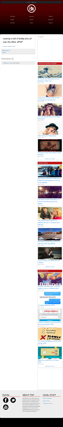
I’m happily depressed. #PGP (46, 305)
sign (11, 63)
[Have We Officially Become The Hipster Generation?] (50, 109)
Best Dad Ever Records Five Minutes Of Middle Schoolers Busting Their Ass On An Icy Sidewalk (49, 180)
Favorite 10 (7, 50)
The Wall (12, 16)
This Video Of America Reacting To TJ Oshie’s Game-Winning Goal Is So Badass (49, 201)
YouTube (12, 23)
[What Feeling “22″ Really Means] (50, 128)
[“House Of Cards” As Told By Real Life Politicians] (50, 253)
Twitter (31, 19)
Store (31, 23)
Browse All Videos (50, 266)
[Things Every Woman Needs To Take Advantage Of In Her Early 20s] (50, 90)
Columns (31, 16)
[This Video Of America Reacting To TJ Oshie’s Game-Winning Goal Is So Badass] (50, 192)
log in (8, 63)
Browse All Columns (50, 158)
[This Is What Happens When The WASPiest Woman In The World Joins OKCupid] (50, 213)
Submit (51, 23)
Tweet (4, 52)
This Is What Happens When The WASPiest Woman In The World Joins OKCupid (48, 222)
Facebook (50, 19)
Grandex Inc (47, 403)
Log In (28, 2)
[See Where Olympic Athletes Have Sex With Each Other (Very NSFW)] (50, 234)
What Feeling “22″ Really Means (47, 136)
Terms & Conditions (47, 398)
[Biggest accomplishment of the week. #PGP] (50, 353)
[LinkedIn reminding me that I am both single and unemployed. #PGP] (50, 315)
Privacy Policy (46, 401)
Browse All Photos (49, 366)
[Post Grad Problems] (31, 8)
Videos (12, 19)
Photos (51, 16)
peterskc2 (5, 46)
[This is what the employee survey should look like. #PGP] (50, 334)
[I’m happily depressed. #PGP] (50, 298)
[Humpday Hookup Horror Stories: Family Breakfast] (50, 145)
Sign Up (34, 2)
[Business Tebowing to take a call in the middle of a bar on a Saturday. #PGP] (50, 279)
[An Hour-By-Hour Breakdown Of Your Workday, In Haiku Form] (50, 71)
